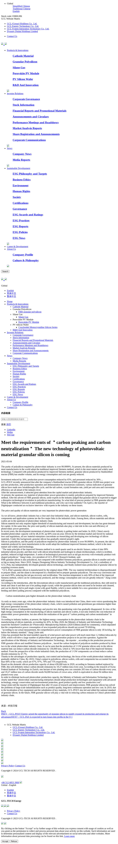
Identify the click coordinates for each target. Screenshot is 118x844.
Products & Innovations (17, 50)
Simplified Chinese (21, 6)
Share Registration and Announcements (36, 134)
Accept (5, 841)
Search (5, 271)
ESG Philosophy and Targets (30, 173)
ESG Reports (20, 226)
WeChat (10, 435)
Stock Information (23, 104)
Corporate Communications (29, 140)
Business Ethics (22, 179)
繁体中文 (11, 296)
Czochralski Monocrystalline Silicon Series (37, 327)
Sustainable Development (18, 168)
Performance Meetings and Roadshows (36, 122)
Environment (20, 185)
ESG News (19, 238)
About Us (11, 249)
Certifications (20, 203)
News (9, 148)
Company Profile (23, 254)
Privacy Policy (7, 765)
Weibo (10, 432)
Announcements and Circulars (31, 116)
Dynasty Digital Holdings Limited (22, 31)
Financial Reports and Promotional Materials (39, 110)
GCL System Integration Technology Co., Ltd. (28, 29)
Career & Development (17, 246)
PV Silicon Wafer (23, 79)
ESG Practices (21, 220)
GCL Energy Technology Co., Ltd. (23, 26)
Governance (20, 208)
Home (10, 301)
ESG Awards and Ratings (28, 214)
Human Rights (21, 191)
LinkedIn (11, 429)
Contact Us (12, 36)
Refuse (14, 841)
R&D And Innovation (26, 85)
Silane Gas (19, 67)
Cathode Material (23, 55)
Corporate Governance (26, 99)
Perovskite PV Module (26, 73)
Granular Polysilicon (25, 61)
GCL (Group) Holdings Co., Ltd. (22, 23)
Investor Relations (15, 93)
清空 (8, 424)
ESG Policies (20, 232)
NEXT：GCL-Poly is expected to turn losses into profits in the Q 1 (42, 717)
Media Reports (21, 159)
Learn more (69, 836)
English (16, 11)
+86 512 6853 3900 (10, 782)
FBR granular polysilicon (29, 312)
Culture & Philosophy (26, 260)
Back (3, 711)
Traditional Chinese (21, 8)
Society (17, 197)
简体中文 (11, 293)
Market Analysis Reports (27, 128)
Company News (22, 153)
